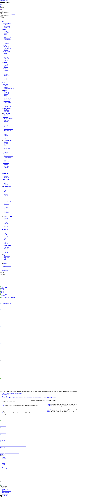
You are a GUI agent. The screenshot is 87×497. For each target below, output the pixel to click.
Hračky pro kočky (5, 117)
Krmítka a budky (6, 226)
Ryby (3, 229)
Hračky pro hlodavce (6, 163)
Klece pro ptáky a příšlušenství (7, 216)
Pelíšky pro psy (6, 57)
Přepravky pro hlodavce (6, 170)
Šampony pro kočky (6, 111)
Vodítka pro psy (6, 73)
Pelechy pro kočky (6, 124)
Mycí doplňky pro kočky (7, 109)
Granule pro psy (6, 24)
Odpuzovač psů (6, 42)
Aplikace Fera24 (3, 456)
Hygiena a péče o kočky (6, 101)
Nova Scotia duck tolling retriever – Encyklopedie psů (7, 397)
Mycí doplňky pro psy (6, 46)
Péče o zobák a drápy (6, 212)
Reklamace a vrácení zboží (4, 468)
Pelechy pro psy (48, 404)
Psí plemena (6, 396)
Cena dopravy (3, 457)
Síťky (5, 238)
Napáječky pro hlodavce (7, 148)
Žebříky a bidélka (6, 220)
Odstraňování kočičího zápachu (7, 102)
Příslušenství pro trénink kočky (7, 106)
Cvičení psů (4, 68)
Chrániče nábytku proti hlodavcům (8, 157)
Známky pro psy (6, 74)
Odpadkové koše (5, 264)
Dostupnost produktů (4, 458)
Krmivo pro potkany (6, 144)
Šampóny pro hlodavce (6, 161)
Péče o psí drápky (6, 49)
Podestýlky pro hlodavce (7, 155)
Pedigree (3, 412)
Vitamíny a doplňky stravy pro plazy (8, 180)
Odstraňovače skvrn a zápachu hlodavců (8, 156)
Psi (2, 21)
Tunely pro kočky (6, 121)
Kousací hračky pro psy (6, 64)
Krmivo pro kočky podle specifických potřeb (9, 88)
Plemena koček (7, 392)
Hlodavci (3, 138)
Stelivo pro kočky (6, 114)
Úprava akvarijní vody (6, 236)
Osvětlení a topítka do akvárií (7, 245)
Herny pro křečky (6, 167)
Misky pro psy (5, 53)
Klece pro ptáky (6, 217)
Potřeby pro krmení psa (6, 51)
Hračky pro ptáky (5, 222)
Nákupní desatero (3, 463)
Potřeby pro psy (5, 45)
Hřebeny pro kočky (6, 110)
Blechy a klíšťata (5, 96)
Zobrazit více (6, 34)
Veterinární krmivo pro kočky (7, 86)
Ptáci (3, 200)
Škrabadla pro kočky (49, 409)
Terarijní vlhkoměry (6, 191)
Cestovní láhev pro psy (6, 54)
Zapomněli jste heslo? (13, 14)
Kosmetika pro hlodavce (6, 158)
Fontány (5, 258)
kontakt (1, 18)
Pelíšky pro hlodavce (6, 166)
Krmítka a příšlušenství (6, 206)
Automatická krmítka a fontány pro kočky (8, 129)
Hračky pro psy (5, 62)
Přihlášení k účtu (3, 464)
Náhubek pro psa (6, 70)
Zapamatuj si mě (2, 17)
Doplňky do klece (6, 152)
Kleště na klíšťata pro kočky (7, 99)
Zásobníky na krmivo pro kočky (7, 130)
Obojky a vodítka (5, 71)
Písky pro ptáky (5, 213)
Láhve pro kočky (6, 131)
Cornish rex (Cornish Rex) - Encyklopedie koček (7, 395)
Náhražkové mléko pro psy (7, 27)
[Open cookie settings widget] (1, 496)
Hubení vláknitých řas (6, 257)
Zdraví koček (5, 90)
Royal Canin (3, 405)
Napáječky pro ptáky (6, 207)
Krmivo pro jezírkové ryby (7, 256)
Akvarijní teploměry (6, 247)
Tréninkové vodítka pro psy (7, 75)
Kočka (4, 392)
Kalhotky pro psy (6, 78)
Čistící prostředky (5, 263)
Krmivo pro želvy (6, 176)
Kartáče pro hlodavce (6, 160)
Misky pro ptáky (6, 208)
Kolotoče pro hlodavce (6, 164)
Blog (3, 270)
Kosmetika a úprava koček (7, 108)
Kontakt (1, 484)
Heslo (1, 14)
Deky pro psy (5, 59)
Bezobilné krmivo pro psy (7, 26)
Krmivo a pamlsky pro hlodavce (7, 140)
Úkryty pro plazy (6, 198)
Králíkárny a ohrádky (6, 151)
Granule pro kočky (6, 85)
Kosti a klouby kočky (6, 93)
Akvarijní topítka (6, 248)
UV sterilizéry (6, 246)
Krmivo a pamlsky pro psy (7, 23)
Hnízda (5, 219)
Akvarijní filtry (6, 242)
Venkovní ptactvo (5, 224)
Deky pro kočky (6, 125)
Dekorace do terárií (5, 196)
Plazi (3, 173)
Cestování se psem (6, 60)
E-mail (1, 13)
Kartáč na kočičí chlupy (6, 103)
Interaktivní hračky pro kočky (7, 119)
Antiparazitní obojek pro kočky (7, 98)
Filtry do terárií (6, 184)
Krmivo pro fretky (6, 142)
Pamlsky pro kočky (6, 87)
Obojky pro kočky (6, 134)
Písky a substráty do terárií (7, 186)
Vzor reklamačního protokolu (5, 469)
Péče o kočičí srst (6, 94)
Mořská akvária (6, 237)
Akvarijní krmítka (6, 233)
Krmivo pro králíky (6, 143)
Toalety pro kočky (6, 115)
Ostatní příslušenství (6, 267)
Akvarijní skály (6, 252)
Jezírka (4, 254)
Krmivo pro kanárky (6, 204)
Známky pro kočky (6, 135)
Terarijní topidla (6, 194)
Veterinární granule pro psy (7, 25)
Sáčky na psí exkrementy (7, 43)
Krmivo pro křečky (6, 141)
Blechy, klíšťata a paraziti (6, 35)
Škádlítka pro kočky (6, 120)
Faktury (2, 467)
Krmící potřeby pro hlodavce (7, 146)
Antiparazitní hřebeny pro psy (7, 39)
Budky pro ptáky (6, 218)
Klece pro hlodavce (5, 149)
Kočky (3, 82)
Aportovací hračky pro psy (7, 66)
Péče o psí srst (5, 33)
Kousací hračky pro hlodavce (7, 165)
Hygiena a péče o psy (6, 40)
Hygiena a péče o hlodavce (6, 153)
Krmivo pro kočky (5, 84)
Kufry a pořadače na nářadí (7, 266)
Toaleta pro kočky (49, 411)
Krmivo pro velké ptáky (6, 203)
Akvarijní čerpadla (6, 243)
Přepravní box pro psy (6, 58)
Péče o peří (5, 211)
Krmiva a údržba (5, 234)
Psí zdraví (4, 29)
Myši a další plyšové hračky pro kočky (8, 118)
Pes (3, 396)
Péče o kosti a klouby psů (7, 32)
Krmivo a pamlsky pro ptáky (7, 201)
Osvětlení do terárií (6, 195)
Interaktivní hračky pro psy (7, 65)
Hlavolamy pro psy (6, 63)
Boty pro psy (5, 79)
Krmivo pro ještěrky (6, 177)
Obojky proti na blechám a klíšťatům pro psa (9, 37)
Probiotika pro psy (6, 31)
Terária (5, 183)
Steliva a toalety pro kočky (6, 113)
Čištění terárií (5, 190)
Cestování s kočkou (6, 126)
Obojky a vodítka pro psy (49, 405)
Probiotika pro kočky (6, 92)
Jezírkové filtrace (6, 255)
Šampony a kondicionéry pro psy (7, 48)
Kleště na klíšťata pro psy (7, 38)
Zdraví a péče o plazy (6, 179)
